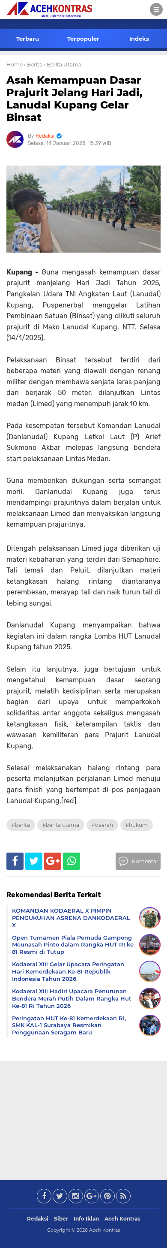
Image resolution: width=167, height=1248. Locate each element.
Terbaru (27, 38)
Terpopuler (83, 38)
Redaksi (37, 1218)
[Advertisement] (83, 1119)
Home (14, 64)
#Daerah (102, 825)
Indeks (139, 38)
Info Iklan (86, 1218)
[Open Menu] (156, 9)
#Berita (21, 825)
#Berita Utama (60, 825)
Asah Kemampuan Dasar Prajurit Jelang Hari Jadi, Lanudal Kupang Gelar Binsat (74, 98)
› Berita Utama (62, 64)
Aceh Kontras (122, 1218)
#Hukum (136, 825)
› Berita (33, 64)
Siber (61, 1218)
